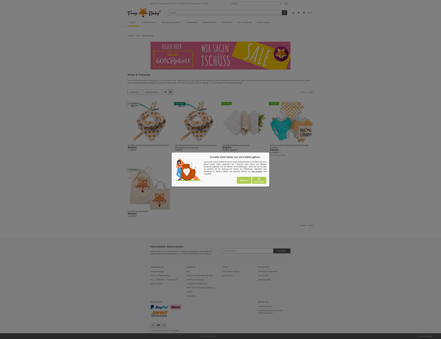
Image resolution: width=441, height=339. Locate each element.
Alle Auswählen (259, 180)
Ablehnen (244, 180)
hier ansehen (257, 171)
